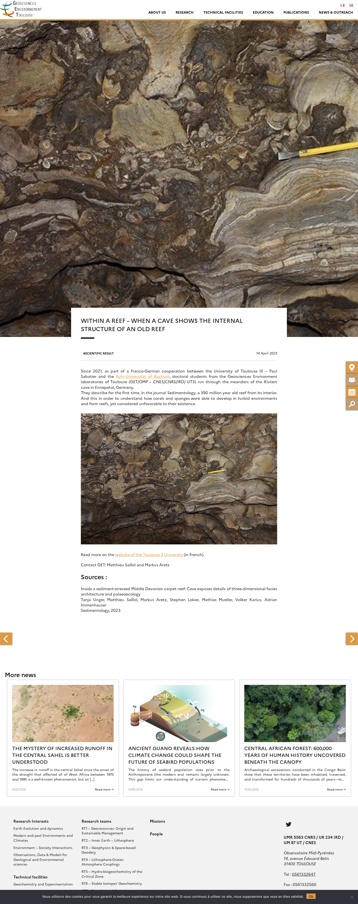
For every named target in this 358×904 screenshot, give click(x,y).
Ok (311, 896)
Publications (296, 12)
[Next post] (352, 639)
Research (185, 12)
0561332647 (304, 874)
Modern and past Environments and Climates (43, 838)
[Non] (351, 897)
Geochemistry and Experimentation (43, 884)
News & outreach (336, 12)
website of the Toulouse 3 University (149, 554)
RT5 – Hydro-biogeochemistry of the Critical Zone (112, 874)
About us (157, 12)
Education (263, 12)
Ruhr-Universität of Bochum (142, 376)
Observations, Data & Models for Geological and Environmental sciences (40, 859)
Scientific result (99, 353)
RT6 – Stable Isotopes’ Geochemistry (112, 883)
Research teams (96, 821)
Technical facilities (223, 12)
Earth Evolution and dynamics (38, 828)
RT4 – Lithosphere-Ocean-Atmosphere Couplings (103, 862)
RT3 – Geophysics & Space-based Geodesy (109, 850)
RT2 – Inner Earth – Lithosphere (108, 840)
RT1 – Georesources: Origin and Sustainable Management (107, 831)
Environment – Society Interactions (42, 847)
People (156, 833)
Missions (157, 821)
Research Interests (30, 821)
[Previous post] (6, 639)
